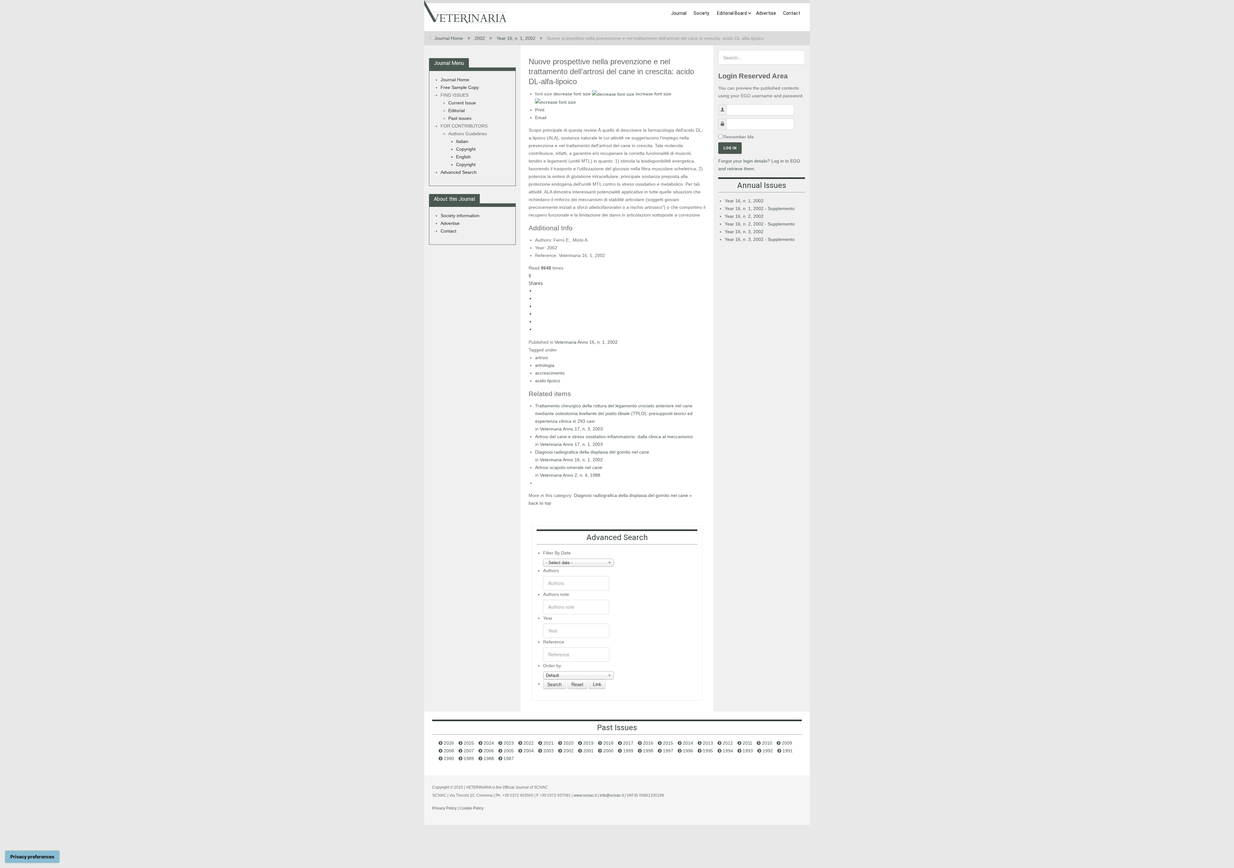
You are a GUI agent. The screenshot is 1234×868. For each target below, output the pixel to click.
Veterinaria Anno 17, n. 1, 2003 (571, 444)
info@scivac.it (612, 795)
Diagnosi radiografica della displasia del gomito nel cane (592, 452)
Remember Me (738, 136)
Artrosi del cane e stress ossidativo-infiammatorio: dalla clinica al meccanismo (614, 436)
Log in (730, 148)
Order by (552, 665)
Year (547, 618)
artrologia (544, 365)
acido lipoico (547, 380)
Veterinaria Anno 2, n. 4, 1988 (570, 475)
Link (597, 684)
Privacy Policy (444, 808)
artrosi (541, 357)
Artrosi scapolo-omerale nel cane (568, 467)
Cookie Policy (472, 808)
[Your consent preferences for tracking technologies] (32, 857)
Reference (553, 641)
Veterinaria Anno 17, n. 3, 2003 (571, 428)
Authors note (556, 594)
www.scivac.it (585, 795)
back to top (540, 503)
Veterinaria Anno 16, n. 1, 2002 (586, 342)
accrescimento (550, 373)
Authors (551, 570)
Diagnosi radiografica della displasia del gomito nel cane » (633, 495)
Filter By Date (557, 552)
